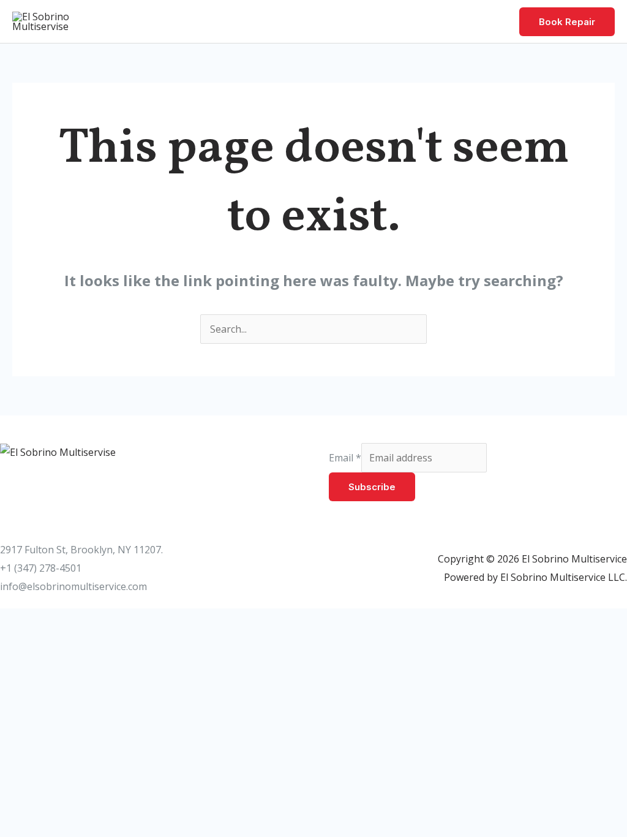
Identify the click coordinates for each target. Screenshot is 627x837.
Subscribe (372, 487)
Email (345, 457)
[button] (567, 21)
